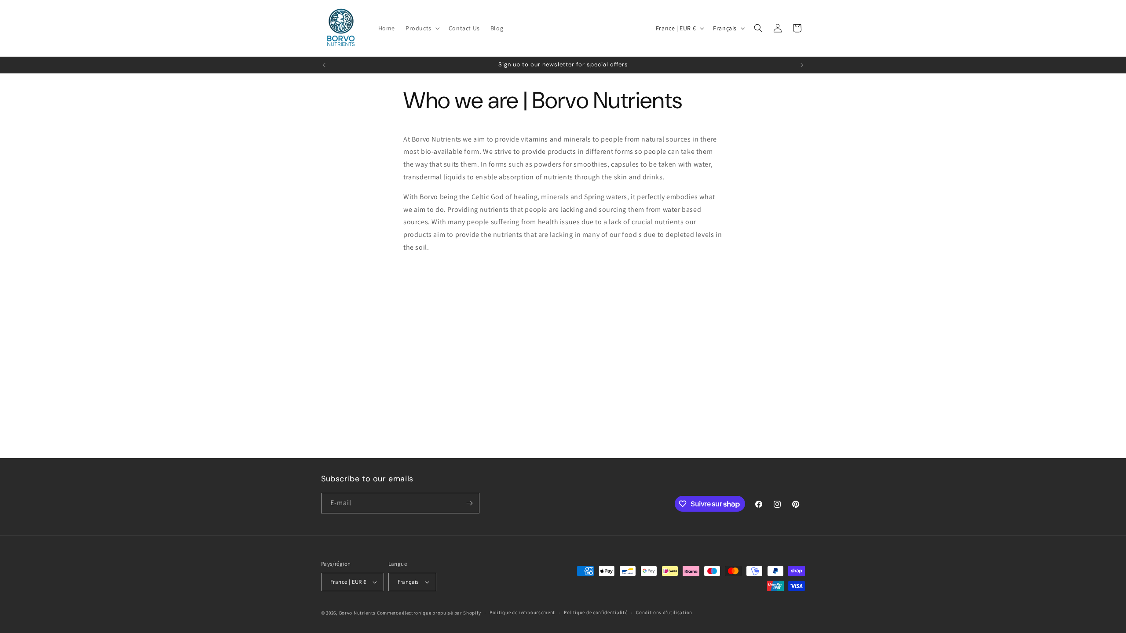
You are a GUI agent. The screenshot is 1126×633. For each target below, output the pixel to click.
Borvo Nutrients (357, 613)
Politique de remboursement (522, 612)
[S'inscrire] (469, 503)
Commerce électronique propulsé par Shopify (429, 613)
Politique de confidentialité (596, 612)
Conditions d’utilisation (664, 612)
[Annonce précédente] (324, 65)
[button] (421, 28)
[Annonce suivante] (802, 65)
